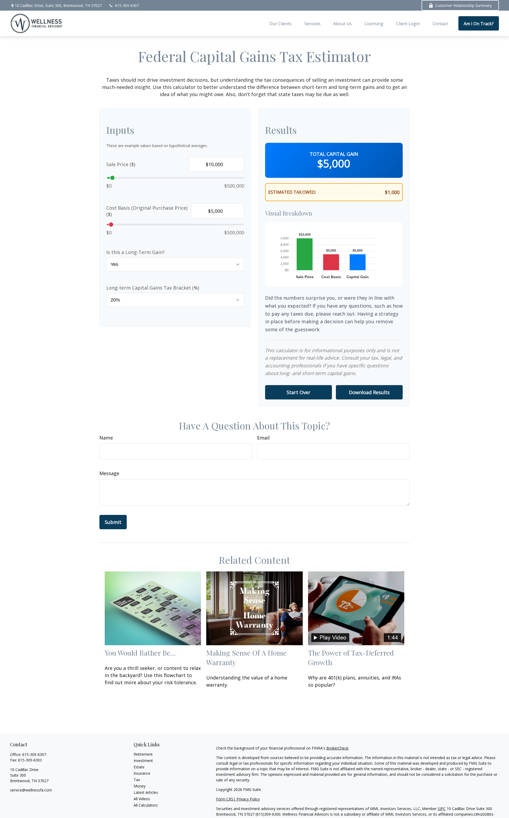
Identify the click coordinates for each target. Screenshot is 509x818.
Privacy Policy (248, 799)
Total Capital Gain (334, 154)
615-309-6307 (127, 5)
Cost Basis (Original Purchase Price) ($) (146, 211)
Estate (139, 766)
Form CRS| (226, 799)
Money (140, 786)
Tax (137, 779)
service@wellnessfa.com (31, 790)
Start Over (298, 392)
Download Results (369, 392)
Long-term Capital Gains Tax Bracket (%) (152, 288)
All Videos (142, 798)
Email (263, 437)
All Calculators (146, 805)
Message (109, 473)
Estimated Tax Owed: (292, 192)
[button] (280, 23)
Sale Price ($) (120, 164)
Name (106, 437)
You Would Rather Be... (140, 652)
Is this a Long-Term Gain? (135, 252)
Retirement (143, 754)
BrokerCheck (337, 748)
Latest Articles (146, 792)
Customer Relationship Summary (463, 5)
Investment (143, 760)
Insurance (142, 773)
